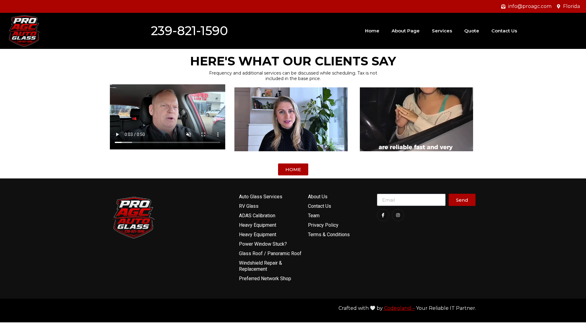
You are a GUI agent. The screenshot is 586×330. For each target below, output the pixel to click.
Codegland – (399, 308)
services (442, 31)
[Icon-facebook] (383, 215)
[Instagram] (398, 215)
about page (406, 31)
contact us (504, 31)
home (372, 31)
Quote (471, 31)
